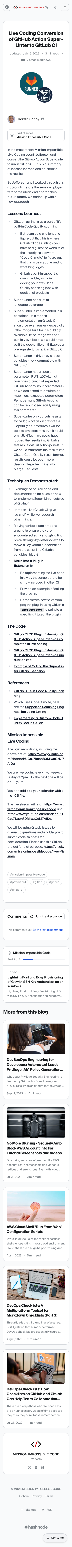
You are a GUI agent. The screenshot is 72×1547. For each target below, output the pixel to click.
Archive (24, 1496)
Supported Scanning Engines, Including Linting (39, 709)
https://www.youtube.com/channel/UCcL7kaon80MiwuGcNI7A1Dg (35, 759)
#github (54, 882)
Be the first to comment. (48, 930)
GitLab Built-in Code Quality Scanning (39, 693)
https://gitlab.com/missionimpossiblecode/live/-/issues (36, 851)
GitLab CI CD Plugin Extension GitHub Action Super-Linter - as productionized (39, 655)
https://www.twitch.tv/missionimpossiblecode (35, 807)
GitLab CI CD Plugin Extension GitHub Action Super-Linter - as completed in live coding (38, 639)
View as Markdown (39, 60)
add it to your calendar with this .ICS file (35, 793)
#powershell (18, 882)
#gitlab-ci (16, 889)
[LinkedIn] (42, 119)
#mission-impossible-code (27, 874)
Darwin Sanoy (28, 119)
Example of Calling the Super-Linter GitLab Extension (39, 669)
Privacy (37, 1496)
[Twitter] (30, 1467)
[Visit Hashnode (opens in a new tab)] (36, 1527)
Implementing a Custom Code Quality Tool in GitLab (38, 720)
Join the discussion (48, 916)
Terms (49, 1496)
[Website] (42, 1467)
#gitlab (37, 882)
